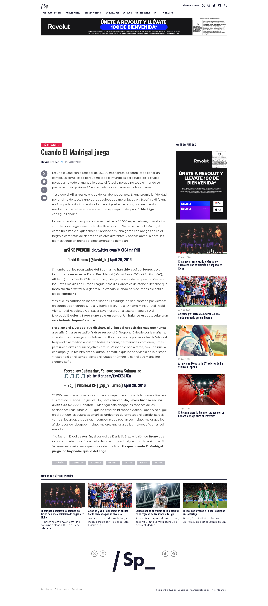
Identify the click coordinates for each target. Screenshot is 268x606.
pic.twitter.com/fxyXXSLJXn (109, 376)
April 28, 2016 (121, 260)
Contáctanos (77, 589)
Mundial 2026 (112, 12)
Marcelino (143, 463)
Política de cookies (62, 589)
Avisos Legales (46, 589)
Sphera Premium (93, 12)
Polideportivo (73, 12)
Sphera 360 (167, 12)
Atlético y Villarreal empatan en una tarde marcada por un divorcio (199, 316)
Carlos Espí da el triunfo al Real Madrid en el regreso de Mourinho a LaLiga (157, 512)
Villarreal (159, 463)
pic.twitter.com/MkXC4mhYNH (115, 250)
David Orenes (50, 162)
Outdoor (127, 12)
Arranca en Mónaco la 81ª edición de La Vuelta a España (200, 365)
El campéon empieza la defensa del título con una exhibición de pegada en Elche (200, 265)
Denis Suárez (96, 463)
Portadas (47, 12)
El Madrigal (112, 463)
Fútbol (57, 12)
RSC (156, 12)
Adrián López (60, 463)
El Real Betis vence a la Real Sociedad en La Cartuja (204, 512)
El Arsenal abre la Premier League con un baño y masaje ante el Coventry (201, 414)
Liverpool (128, 463)
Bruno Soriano (77, 463)
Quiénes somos (142, 12)
